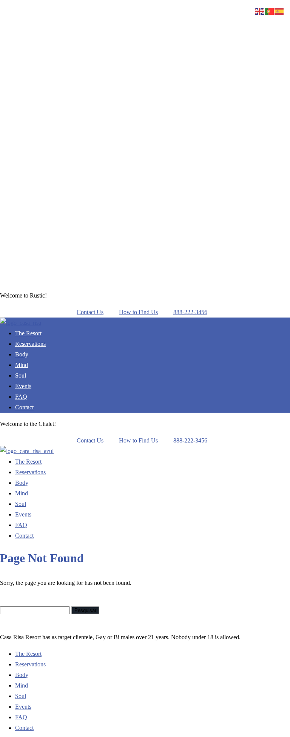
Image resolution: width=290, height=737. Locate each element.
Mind (21, 365)
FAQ (21, 396)
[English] (260, 11)
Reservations (30, 344)
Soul (20, 375)
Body (21, 354)
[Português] (270, 11)
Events (23, 386)
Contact (24, 407)
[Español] (279, 11)
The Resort (28, 333)
